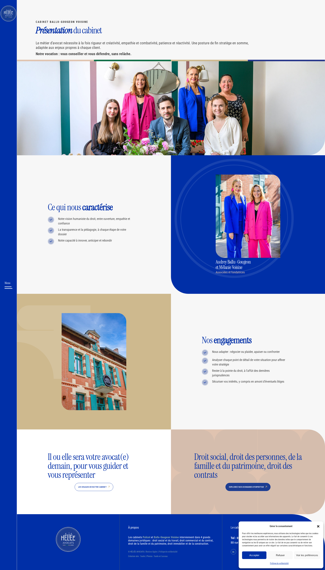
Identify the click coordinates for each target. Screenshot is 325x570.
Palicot (146, 537)
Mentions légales (151, 551)
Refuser (280, 555)
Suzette (142, 556)
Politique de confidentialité (279, 563)
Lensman (164, 556)
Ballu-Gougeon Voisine (166, 537)
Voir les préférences (307, 555)
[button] (318, 526)
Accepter (254, 555)
